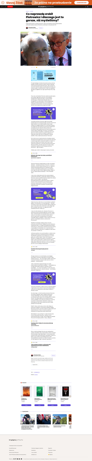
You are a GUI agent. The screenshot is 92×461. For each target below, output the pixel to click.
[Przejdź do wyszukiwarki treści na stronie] (5, 6)
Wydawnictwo (11, 450)
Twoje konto (50, 452)
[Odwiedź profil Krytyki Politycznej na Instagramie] (15, 459)
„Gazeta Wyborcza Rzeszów (39, 171)
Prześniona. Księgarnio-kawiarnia (37, 448)
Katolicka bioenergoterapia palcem (39, 248)
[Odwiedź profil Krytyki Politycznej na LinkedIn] (21, 459)
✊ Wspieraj (50, 454)
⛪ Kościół (36, 372)
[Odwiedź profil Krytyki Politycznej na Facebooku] (14, 459)
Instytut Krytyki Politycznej (13, 452)
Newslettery (33, 450)
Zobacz (26, 405)
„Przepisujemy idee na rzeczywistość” (15, 445)
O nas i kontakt (34, 452)
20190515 (36, 374)
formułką (34, 97)
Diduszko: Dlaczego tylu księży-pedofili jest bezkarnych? (41, 156)
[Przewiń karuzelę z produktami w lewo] (22, 396)
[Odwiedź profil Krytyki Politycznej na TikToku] (17, 459)
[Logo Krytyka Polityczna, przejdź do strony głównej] (46, 6)
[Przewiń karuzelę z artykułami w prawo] (70, 422)
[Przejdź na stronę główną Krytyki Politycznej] (16, 440)
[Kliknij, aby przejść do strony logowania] (85, 6)
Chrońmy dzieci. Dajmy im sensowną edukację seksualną (42, 324)
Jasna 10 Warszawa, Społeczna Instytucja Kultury (17, 454)
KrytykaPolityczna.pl (12, 448)
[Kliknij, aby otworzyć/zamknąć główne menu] (2, 7)
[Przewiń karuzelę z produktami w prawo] (70, 396)
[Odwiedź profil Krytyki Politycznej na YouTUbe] (19, 459)
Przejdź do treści (5, 2)
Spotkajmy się (33, 454)
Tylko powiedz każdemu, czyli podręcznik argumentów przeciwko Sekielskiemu (41, 345)
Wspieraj (10, 6)
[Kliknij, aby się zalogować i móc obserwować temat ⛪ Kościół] (38, 372)
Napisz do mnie (35, 364)
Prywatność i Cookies (52, 450)
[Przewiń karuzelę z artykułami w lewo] (22, 422)
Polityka (49, 317)
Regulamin (50, 448)
